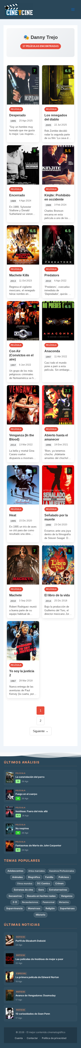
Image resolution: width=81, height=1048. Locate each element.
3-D (15, 902)
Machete (15, 595)
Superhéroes (67, 908)
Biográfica (34, 877)
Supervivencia (14, 908)
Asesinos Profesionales (61, 871)
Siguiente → (40, 731)
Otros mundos (24, 883)
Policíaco (64, 877)
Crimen (59, 883)
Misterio (40, 914)
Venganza (66, 895)
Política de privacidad (54, 1038)
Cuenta (19, 1038)
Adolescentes (15, 870)
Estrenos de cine (23, 889)
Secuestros (15, 895)
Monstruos (34, 908)
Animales (17, 877)
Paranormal (48, 902)
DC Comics (43, 883)
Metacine (64, 902)
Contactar (32, 1038)
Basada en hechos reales (41, 895)
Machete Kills (19, 275)
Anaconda (52, 351)
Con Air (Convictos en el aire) (21, 355)
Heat (12, 515)
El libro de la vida (57, 595)
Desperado (17, 115)
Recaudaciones (30, 902)
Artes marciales (36, 871)
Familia (49, 877)
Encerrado (17, 195)
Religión (50, 908)
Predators (51, 275)
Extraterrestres (58, 889)
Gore (41, 889)
